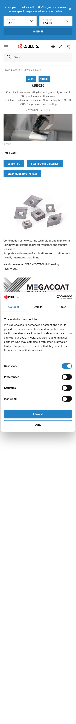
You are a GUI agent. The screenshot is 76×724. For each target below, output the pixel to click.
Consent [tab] (13, 306)
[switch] (67, 377)
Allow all (38, 414)
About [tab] (62, 306)
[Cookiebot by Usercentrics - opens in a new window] (56, 297)
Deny (38, 424)
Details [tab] (38, 306)
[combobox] (20, 21)
